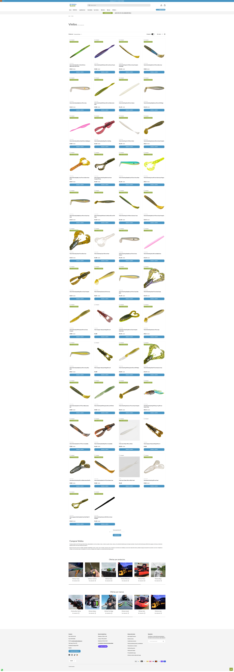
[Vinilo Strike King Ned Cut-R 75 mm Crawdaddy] (80, 430)
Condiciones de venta (132, 641)
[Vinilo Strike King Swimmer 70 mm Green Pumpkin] (129, 392)
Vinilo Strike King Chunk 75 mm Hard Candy (152, 291)
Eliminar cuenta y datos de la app (134, 655)
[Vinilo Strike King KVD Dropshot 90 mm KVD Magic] (129, 354)
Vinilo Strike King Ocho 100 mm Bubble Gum (152, 253)
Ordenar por (71, 34)
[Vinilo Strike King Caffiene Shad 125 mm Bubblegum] (80, 127)
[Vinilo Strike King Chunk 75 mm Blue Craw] (80, 240)
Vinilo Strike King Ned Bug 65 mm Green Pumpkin (79, 291)
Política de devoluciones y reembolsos (135, 643)
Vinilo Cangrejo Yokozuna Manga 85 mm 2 (152, 443)
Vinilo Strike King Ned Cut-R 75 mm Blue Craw (153, 64)
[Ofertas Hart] (141, 602)
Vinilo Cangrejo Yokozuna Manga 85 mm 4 (102, 329)
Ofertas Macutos (125, 578)
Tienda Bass (72, 666)
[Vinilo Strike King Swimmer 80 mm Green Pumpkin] (154, 127)
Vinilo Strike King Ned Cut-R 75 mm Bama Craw (103, 480)
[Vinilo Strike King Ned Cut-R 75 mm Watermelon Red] (80, 392)
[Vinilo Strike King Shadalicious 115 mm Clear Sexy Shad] (80, 202)
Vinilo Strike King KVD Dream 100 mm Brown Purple (104, 64)
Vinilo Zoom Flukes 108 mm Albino (126, 443)
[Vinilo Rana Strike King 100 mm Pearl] (154, 467)
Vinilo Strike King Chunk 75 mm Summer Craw (153, 367)
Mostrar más (117, 535)
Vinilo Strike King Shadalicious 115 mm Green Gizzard (128, 254)
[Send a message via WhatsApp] (2, 670)
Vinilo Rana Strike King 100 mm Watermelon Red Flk (80, 480)
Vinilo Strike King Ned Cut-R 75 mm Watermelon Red (79, 406)
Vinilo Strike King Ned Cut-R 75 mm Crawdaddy (79, 443)
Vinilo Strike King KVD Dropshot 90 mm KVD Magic (129, 367)
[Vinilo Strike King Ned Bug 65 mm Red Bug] (104, 127)
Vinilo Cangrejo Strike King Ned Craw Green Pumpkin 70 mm (103, 178)
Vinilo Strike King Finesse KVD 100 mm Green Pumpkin (103, 517)
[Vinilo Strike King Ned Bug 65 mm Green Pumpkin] (80, 278)
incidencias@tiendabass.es (76, 640)
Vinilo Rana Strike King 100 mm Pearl (151, 480)
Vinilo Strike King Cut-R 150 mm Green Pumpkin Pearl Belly (128, 65)
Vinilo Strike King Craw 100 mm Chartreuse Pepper (154, 177)
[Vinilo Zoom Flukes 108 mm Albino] (129, 430)
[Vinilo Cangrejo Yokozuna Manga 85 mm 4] (104, 316)
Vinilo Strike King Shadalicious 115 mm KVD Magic (153, 102)
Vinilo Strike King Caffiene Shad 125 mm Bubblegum (80, 141)
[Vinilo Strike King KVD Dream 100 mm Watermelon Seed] (104, 89)
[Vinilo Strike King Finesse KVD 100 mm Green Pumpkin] (104, 503)
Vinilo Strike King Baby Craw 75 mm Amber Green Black (79, 178)
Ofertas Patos (141, 578)
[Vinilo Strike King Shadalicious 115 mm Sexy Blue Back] (129, 278)
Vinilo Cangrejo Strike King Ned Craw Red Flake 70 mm (79, 517)
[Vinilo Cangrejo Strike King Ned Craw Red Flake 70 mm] (80, 503)
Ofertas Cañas (75, 578)
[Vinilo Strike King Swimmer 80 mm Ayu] (104, 278)
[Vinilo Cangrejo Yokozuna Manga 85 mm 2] (154, 430)
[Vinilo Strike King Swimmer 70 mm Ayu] (154, 316)
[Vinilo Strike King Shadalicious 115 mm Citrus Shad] (129, 164)
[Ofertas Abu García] (76, 602)
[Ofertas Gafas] (109, 569)
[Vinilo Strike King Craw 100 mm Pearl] (104, 240)
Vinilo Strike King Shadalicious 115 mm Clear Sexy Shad (79, 216)
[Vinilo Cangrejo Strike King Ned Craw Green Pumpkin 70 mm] (104, 164)
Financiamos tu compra (132, 645)
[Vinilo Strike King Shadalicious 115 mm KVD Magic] (154, 89)
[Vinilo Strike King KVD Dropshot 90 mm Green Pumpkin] (80, 316)
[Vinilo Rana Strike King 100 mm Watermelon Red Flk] (80, 467)
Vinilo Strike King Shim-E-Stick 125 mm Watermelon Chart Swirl (77, 65)
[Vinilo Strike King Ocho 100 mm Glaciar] (129, 89)
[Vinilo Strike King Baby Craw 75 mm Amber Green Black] (80, 164)
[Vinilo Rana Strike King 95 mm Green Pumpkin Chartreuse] (129, 316)
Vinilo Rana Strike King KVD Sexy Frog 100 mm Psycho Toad (153, 406)
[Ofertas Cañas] (76, 569)
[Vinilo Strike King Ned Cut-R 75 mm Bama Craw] (104, 467)
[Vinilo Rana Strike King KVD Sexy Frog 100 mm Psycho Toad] (154, 392)
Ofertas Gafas (108, 578)
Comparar (149, 34)
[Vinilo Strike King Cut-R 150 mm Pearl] (129, 127)
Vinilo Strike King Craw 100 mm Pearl (101, 253)
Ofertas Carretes (92, 578)
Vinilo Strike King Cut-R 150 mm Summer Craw (128, 215)
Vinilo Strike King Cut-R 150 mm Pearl (126, 141)
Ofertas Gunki (125, 611)
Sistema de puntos (131, 648)
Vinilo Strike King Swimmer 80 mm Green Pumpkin (154, 141)
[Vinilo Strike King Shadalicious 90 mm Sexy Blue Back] (80, 354)
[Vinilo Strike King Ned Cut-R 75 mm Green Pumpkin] (154, 202)
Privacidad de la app (132, 652)
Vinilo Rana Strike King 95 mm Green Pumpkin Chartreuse (128, 330)
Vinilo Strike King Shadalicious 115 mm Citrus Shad (129, 177)
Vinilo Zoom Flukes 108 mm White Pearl (127, 480)
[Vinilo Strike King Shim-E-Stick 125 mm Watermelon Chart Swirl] (80, 51)
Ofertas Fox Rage (108, 611)
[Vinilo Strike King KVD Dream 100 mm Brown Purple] (104, 51)
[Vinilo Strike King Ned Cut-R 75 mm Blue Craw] (154, 51)
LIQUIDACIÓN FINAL (107, 12)
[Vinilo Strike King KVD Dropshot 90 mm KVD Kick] (104, 392)
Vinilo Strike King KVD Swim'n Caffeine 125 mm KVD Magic (104, 216)
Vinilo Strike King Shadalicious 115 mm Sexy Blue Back (128, 292)
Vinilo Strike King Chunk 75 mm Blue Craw (78, 253)
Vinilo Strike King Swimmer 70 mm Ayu (151, 329)
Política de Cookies (131, 650)
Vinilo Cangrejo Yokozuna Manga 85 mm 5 (102, 367)
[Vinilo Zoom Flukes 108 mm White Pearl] (129, 467)
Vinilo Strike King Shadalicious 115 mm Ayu (78, 102)
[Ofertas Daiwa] (92, 602)
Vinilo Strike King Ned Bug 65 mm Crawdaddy (103, 443)
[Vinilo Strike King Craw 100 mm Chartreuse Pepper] (154, 164)
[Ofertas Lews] (158, 602)
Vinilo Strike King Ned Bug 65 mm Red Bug (102, 141)
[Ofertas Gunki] (125, 602)
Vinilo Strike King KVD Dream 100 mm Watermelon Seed (104, 103)
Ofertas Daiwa (92, 611)
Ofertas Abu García (76, 611)
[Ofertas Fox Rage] (109, 602)
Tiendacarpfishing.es (74, 651)
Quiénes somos (131, 638)
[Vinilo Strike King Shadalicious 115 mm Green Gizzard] (129, 240)
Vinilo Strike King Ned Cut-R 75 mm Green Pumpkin (154, 215)
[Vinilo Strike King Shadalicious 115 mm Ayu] (80, 89)
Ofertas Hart (141, 611)
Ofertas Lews (158, 611)
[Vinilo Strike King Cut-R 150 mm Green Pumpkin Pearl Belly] (129, 51)
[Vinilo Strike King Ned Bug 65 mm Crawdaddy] (104, 430)
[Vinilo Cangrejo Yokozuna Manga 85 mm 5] (104, 354)
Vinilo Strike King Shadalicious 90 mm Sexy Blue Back (79, 368)
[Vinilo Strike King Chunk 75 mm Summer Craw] (154, 354)
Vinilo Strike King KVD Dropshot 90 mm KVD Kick (104, 405)
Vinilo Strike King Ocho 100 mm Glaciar (126, 102)
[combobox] (118, 5)
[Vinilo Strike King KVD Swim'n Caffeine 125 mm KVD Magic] (104, 202)
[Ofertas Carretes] (92, 569)
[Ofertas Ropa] (158, 569)
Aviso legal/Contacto (132, 636)
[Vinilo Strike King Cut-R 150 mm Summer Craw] (129, 202)
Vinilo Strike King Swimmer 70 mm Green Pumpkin (129, 405)
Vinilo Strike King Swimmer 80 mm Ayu (102, 291)
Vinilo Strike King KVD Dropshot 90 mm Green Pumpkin (79, 330)
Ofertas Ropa (158, 578)
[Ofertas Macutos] (125, 569)
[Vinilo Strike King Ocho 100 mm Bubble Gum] (154, 240)
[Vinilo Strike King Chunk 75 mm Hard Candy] (154, 278)
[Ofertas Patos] (141, 569)
